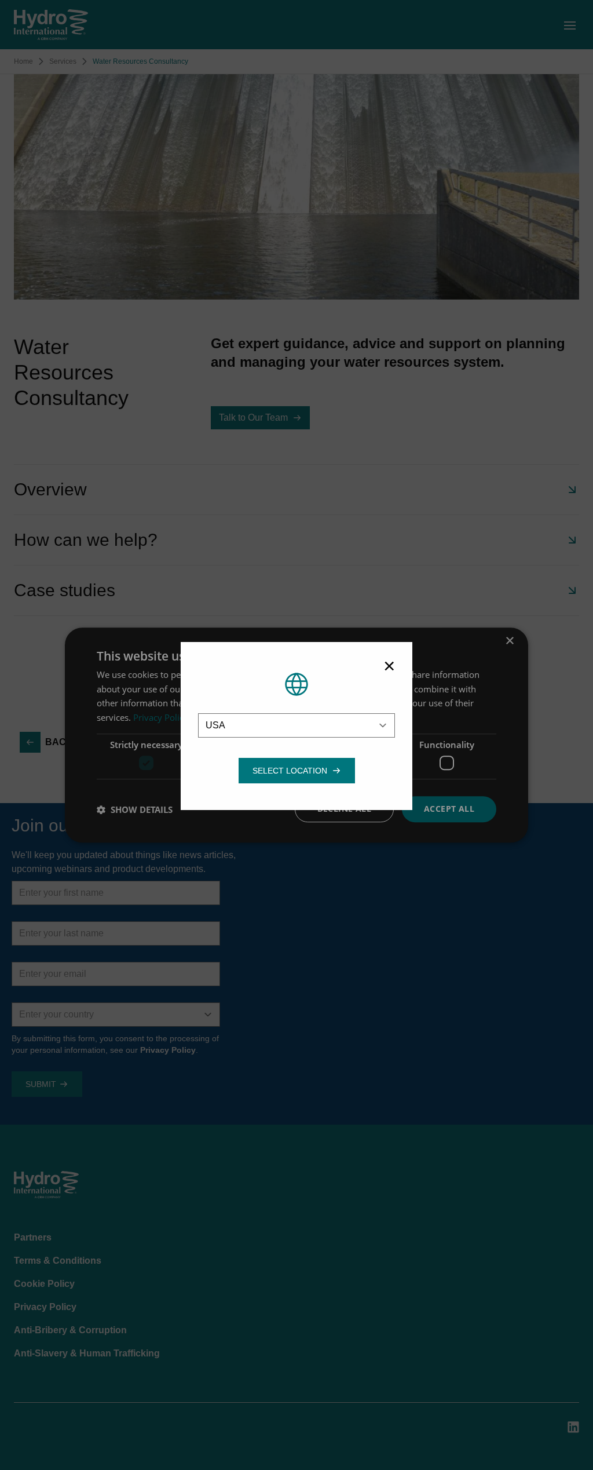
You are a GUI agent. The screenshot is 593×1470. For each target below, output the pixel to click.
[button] (289, 770)
